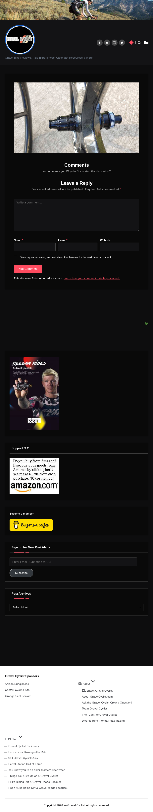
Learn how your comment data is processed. (92, 278)
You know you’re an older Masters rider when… (38, 769)
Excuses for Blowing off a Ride (27, 752)
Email (62, 240)
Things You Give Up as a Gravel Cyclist (33, 775)
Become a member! (22, 513)
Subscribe (21, 572)
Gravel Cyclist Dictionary (23, 746)
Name (18, 240)
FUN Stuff (11, 739)
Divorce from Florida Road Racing (103, 720)
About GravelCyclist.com (97, 696)
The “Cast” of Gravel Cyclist (99, 714)
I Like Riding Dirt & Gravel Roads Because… (36, 781)
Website (105, 240)
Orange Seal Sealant (18, 696)
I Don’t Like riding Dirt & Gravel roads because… (39, 787)
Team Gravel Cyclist (94, 708)
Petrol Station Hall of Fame (25, 764)
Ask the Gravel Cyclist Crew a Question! (107, 702)
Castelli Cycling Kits (17, 689)
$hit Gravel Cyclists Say (23, 758)
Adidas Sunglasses (17, 683)
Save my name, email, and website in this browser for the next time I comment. (66, 257)
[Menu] (146, 42)
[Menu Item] (100, 43)
